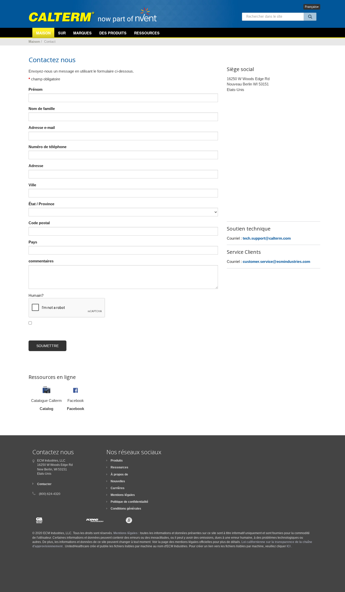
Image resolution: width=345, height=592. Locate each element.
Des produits (113, 32)
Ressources (147, 32)
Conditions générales (126, 508)
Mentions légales (123, 495)
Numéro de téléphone (47, 147)
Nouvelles (118, 481)
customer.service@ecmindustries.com (276, 261)
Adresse (36, 166)
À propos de (119, 474)
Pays (33, 242)
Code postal (39, 223)
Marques (82, 32)
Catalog (46, 408)
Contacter (44, 484)
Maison (34, 41)
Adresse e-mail (42, 127)
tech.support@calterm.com (267, 238)
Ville (32, 185)
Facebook (75, 408)
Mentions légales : (126, 533)
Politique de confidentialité (129, 502)
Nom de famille (42, 108)
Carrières (118, 488)
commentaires (41, 261)
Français (311, 7)
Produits (117, 460)
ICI (288, 546)
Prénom (35, 89)
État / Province (41, 204)
